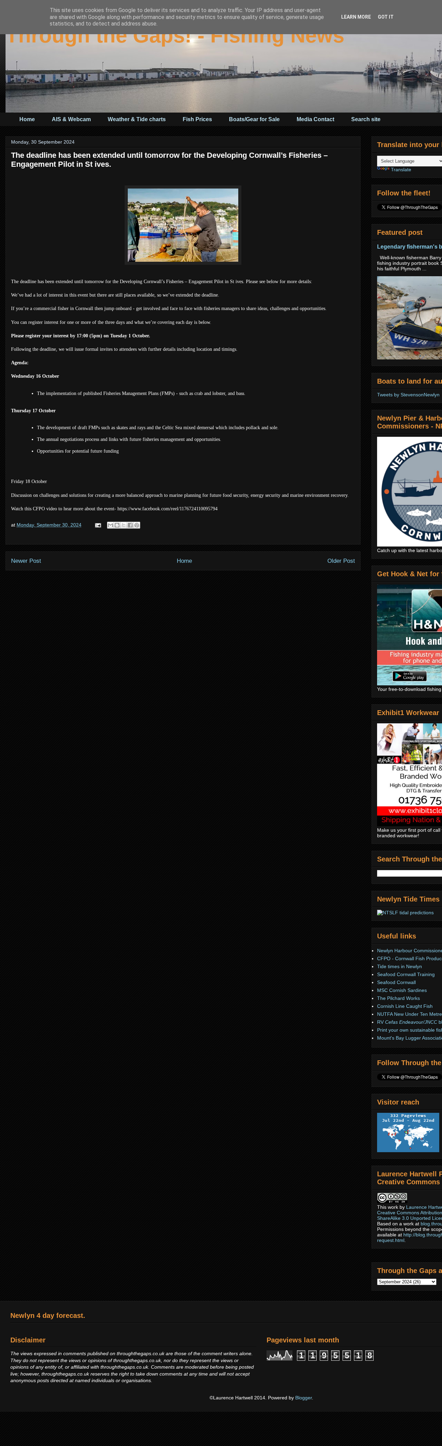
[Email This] (110, 525)
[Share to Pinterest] (136, 525)
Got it (386, 17)
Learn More (356, 17)
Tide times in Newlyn (399, 966)
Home (27, 119)
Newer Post (26, 561)
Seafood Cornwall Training (406, 974)
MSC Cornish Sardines (402, 990)
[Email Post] (98, 525)
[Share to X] (123, 525)
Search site (366, 119)
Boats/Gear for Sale (254, 119)
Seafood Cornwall (396, 982)
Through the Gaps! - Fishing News (175, 35)
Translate (401, 169)
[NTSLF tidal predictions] (405, 912)
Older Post (341, 561)
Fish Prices (197, 119)
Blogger (303, 1397)
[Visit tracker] (408, 1150)
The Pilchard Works (398, 998)
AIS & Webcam (71, 119)
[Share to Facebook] (130, 525)
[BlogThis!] (117, 525)
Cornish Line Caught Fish (405, 1006)
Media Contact (315, 119)
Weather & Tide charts (137, 119)
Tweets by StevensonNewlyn (408, 394)
